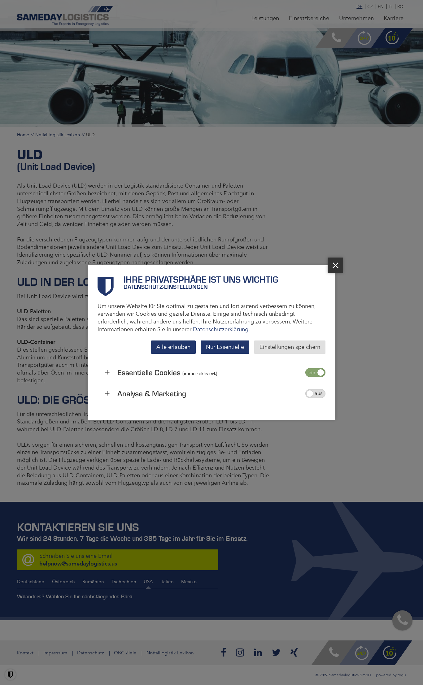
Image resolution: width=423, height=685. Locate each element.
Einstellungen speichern (289, 347)
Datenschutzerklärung (220, 329)
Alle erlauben (173, 347)
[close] (335, 265)
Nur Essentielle (225, 347)
